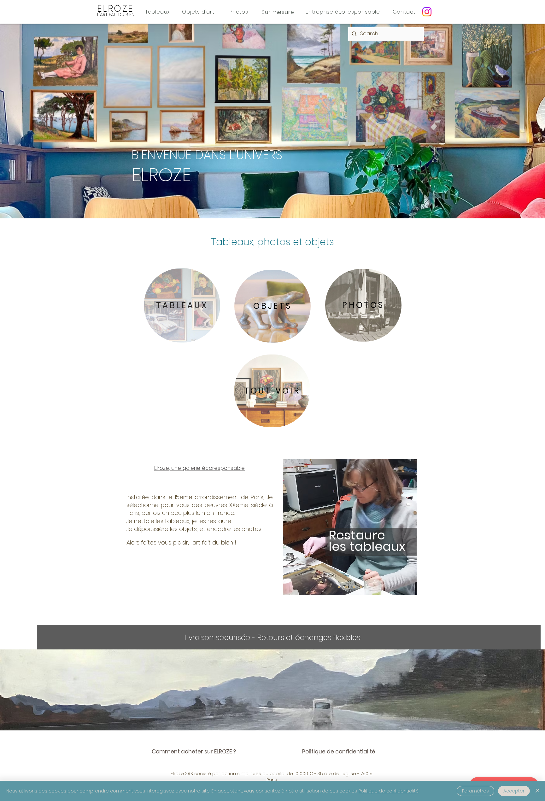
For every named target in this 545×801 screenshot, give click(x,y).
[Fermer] (537, 791)
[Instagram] (427, 12)
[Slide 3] (354, 587)
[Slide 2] (346, 587)
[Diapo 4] (361, 587)
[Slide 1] (339, 587)
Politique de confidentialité (389, 791)
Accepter (513, 791)
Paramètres (475, 791)
